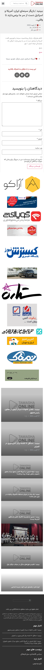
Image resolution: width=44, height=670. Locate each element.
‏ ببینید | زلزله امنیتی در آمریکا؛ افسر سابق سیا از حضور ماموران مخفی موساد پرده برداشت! (22, 473)
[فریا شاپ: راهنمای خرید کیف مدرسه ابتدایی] (22, 580)
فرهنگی (23, 654)
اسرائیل (27, 59)
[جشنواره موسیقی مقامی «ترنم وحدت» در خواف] (22, 535)
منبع (40, 52)
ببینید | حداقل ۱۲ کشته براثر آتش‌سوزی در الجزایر (26, 635)
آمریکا (33, 59)
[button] (3, 3)
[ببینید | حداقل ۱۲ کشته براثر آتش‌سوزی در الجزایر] (22, 439)
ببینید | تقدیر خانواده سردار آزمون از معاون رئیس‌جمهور (24, 630)
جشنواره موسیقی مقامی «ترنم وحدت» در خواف (24, 542)
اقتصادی (33, 654)
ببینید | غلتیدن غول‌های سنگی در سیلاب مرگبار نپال (23, 564)
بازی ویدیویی (37, 663)
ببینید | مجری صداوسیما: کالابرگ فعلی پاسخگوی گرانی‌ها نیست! (23, 518)
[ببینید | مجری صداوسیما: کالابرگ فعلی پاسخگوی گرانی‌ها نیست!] (22, 512)
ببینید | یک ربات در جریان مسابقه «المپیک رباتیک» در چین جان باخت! (22, 495)
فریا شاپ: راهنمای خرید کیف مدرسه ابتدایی (25, 587)
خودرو (13, 59)
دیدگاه (39, 101)
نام (40, 130)
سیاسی (39, 654)
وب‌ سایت (38, 148)
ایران (22, 59)
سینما (8, 59)
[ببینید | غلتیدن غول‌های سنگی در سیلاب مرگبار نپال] (22, 557)
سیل (28, 654)
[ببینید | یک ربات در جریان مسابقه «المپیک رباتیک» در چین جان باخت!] (22, 489)
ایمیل (39, 139)
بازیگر (18, 59)
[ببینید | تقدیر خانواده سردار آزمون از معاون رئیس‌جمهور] (22, 405)
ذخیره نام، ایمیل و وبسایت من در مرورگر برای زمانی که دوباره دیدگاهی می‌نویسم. (23, 160)
